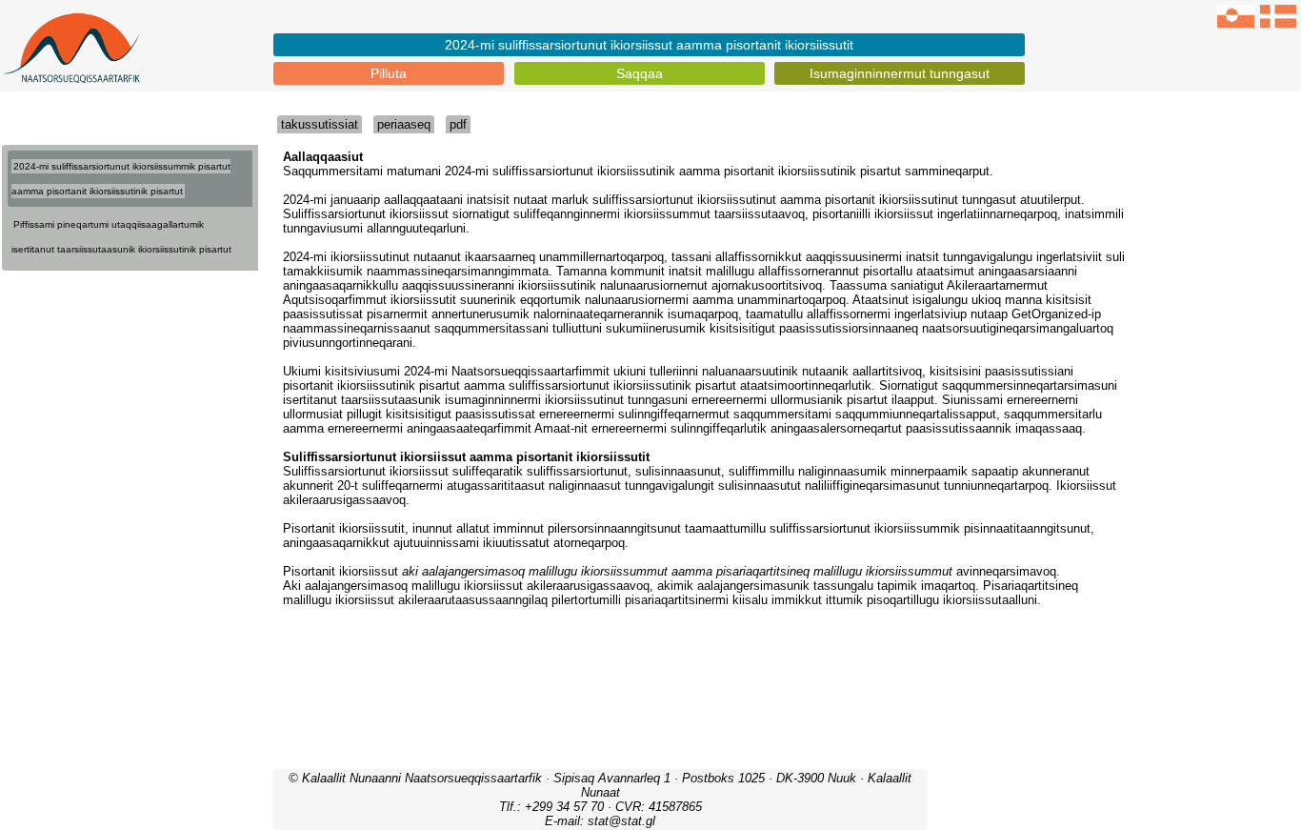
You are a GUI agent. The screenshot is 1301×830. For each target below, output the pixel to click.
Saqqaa (639, 73)
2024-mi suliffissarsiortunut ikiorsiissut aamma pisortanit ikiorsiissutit (649, 44)
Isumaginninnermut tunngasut (900, 73)
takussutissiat (319, 124)
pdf (458, 124)
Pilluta (388, 73)
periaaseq (403, 124)
